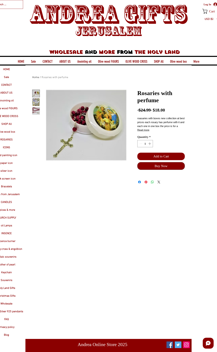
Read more (143, 130)
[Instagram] (186, 344)
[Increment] (150, 143)
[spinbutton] (145, 143)
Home (35, 77)
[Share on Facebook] (139, 182)
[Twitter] (178, 344)
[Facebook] (169, 344)
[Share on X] (159, 182)
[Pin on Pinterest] (146, 182)
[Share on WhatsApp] (152, 182)
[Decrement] (140, 143)
